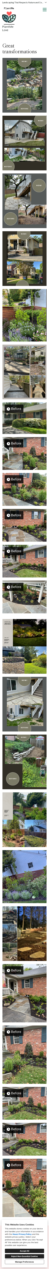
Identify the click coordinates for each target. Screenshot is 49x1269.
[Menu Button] (44, 9)
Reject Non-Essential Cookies (24, 1256)
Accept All (24, 1251)
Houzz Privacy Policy (22, 1234)
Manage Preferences (24, 1262)
